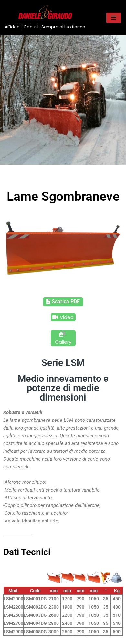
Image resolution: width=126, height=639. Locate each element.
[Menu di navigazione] (113, 17)
